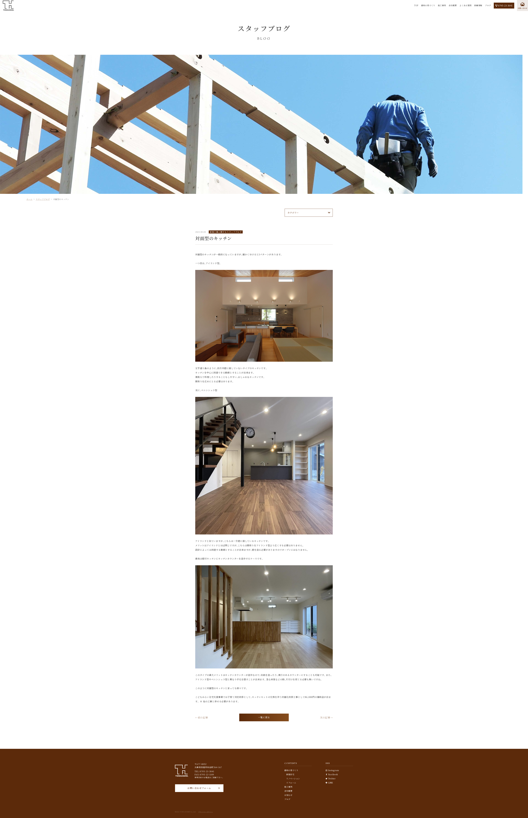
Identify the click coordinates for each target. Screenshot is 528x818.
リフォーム (291, 782)
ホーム (29, 199)
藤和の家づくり (428, 5)
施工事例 (442, 5)
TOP (416, 5)
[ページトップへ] (521, 811)
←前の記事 (201, 717)
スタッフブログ (43, 199)
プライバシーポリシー (205, 811)
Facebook (333, 774)
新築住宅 (290, 774)
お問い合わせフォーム (199, 788)
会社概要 (453, 5)
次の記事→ (326, 717)
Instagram (333, 770)
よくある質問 (465, 5)
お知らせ (288, 795)
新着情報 (478, 5)
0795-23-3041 (505, 5)
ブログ (488, 5)
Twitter (332, 778)
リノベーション (293, 778)
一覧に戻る (264, 717)
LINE (330, 782)
